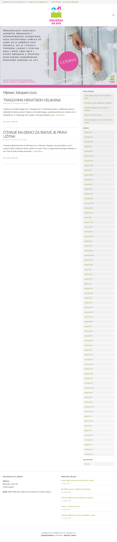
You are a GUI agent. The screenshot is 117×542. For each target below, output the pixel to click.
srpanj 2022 (88, 336)
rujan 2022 (88, 326)
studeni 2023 (89, 260)
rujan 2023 (88, 269)
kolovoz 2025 (89, 175)
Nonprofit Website (47, 535)
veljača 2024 (89, 246)
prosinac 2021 (89, 364)
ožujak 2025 (88, 189)
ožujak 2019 (88, 444)
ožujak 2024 (88, 241)
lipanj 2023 (88, 284)
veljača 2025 (89, 194)
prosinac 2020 (89, 388)
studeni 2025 (89, 161)
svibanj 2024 (89, 231)
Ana (27, 103)
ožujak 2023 (88, 298)
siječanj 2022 (89, 359)
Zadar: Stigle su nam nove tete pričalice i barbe (77, 480)
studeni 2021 (89, 369)
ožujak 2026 (88, 146)
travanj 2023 (89, 293)
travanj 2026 (89, 142)
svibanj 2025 (89, 179)
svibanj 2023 (89, 288)
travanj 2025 (89, 184)
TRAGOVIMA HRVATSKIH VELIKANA (32, 100)
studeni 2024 (89, 208)
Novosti (15, 122)
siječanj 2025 (89, 198)
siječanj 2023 (89, 307)
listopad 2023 (89, 265)
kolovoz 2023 (89, 274)
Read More (60, 115)
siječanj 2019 (89, 454)
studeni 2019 (89, 411)
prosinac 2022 (89, 312)
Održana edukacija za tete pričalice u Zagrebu (77, 498)
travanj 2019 (89, 440)
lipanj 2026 (88, 132)
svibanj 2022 (89, 340)
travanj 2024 (89, 236)
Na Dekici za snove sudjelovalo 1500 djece (98, 103)
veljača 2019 (89, 449)
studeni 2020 (89, 392)
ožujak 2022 (88, 350)
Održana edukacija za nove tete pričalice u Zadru (78, 515)
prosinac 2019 (89, 407)
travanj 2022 (89, 345)
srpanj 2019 (88, 426)
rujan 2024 (88, 217)
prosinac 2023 (89, 255)
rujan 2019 (88, 416)
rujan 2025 (88, 170)
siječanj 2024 (89, 250)
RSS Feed (67, 535)
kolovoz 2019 (89, 421)
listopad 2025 (89, 165)
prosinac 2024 (89, 203)
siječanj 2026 (89, 151)
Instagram (75, 2)
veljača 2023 (89, 302)
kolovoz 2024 (89, 222)
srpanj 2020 (88, 397)
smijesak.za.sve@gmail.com (38, 2)
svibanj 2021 (89, 378)
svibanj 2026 (89, 137)
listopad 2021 (89, 374)
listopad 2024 (89, 213)
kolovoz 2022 (89, 331)
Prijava (73, 535)
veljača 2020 (89, 402)
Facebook (67, 2)
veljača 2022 (89, 354)
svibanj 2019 (89, 435)
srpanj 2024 (88, 227)
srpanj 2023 (88, 279)
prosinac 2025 (89, 156)
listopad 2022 (89, 321)
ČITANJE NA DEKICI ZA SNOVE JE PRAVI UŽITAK (35, 134)
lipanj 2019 (88, 430)
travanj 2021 (89, 383)
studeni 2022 (89, 317)
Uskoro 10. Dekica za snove (93, 115)
